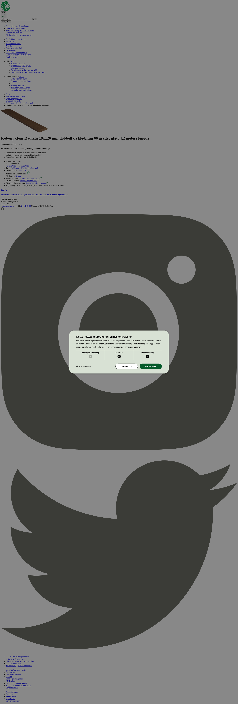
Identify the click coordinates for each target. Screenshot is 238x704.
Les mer (137, 346)
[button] (83, 366)
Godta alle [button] (150, 366)
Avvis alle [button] (126, 366)
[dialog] (119, 352)
